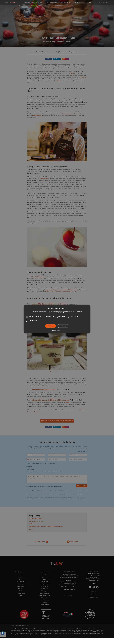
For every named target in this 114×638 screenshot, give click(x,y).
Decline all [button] (63, 326)
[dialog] (57, 319)
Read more (66, 313)
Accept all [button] (50, 326)
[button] (57, 330)
